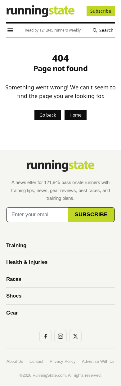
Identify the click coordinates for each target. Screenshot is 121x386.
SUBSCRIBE (91, 214)
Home (75, 115)
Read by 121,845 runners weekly (53, 30)
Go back (47, 115)
